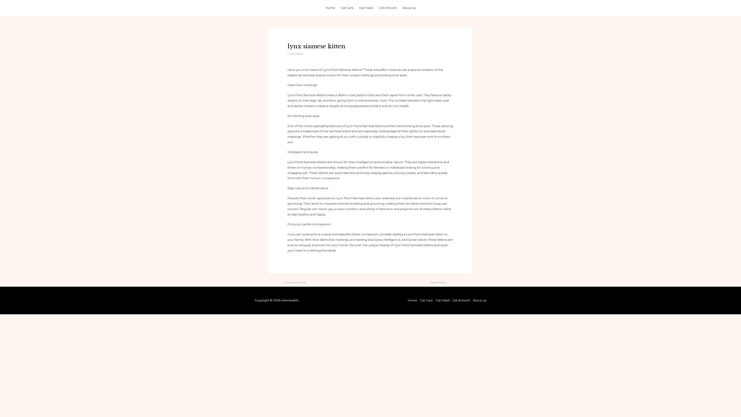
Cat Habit (366, 8)
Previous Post (294, 282)
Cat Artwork (388, 8)
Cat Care (347, 8)
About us (409, 8)
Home (330, 8)
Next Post (440, 282)
